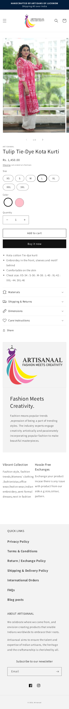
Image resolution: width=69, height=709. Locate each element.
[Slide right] (43, 140)
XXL (9, 187)
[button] (5, 21)
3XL (22, 187)
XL (53, 178)
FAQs (11, 590)
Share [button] (10, 330)
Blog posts (15, 599)
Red (8, 202)
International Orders (23, 580)
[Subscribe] (57, 671)
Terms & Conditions (22, 551)
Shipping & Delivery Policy (27, 570)
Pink (19, 202)
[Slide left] (26, 140)
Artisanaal (37, 702)
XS (8, 178)
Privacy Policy (18, 541)
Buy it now (35, 244)
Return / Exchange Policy (26, 561)
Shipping (6, 165)
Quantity (7, 212)
